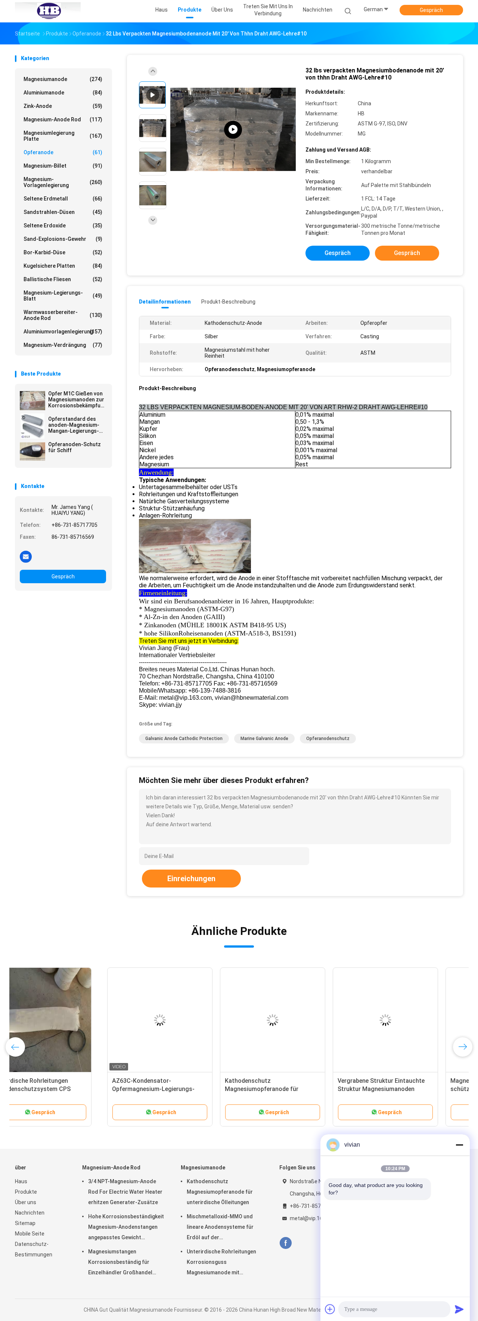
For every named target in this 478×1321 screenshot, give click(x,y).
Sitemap (25, 1223)
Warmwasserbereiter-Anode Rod (63, 315)
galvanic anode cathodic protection (184, 738)
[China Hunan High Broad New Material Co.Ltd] (48, 11)
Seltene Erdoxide (63, 226)
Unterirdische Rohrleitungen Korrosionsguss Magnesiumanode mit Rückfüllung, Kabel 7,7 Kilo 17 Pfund (222, 1263)
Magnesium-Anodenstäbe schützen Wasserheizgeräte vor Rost (402, 1089)
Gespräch (431, 10)
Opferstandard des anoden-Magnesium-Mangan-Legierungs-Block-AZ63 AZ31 (73, 425)
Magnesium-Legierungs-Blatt (63, 296)
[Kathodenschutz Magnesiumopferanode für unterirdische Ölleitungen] (180, 1020)
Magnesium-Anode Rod (63, 119)
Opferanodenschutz (328, 738)
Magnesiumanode (63, 79)
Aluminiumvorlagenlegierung (63, 332)
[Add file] (330, 1309)
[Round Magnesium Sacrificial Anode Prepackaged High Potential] (233, 129)
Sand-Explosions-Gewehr (63, 239)
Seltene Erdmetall (63, 199)
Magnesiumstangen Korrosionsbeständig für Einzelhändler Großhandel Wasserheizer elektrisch (120, 1263)
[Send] (459, 1309)
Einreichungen (191, 878)
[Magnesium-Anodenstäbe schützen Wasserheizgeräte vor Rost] (406, 1020)
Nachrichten (29, 1213)
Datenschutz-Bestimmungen (33, 1249)
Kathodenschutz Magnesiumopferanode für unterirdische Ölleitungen (169, 1089)
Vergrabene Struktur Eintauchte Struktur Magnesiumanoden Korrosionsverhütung (288, 1089)
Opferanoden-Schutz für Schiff (74, 447)
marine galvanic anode (264, 738)
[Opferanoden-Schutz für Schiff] (32, 451)
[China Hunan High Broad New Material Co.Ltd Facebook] (285, 1243)
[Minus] (459, 1144)
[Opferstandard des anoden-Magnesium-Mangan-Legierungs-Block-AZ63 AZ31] (32, 426)
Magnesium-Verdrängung (63, 345)
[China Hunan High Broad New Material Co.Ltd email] (26, 556)
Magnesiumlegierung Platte (63, 136)
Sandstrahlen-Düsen (63, 212)
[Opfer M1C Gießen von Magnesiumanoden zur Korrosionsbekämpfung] (32, 400)
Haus (21, 1181)
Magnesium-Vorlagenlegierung (63, 182)
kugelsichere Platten (63, 266)
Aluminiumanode (63, 93)
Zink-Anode (63, 106)
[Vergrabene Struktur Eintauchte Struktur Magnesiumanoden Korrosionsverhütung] (293, 1020)
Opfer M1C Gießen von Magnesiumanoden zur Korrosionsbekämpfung (77, 399)
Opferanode (63, 152)
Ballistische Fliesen (63, 279)
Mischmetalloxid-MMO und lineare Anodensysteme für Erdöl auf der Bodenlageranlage (220, 1228)
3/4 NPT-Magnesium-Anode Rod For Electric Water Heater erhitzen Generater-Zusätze (125, 1191)
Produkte (26, 1192)
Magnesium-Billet (63, 166)
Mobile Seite (29, 1234)
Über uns (25, 1202)
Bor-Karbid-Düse (63, 252)
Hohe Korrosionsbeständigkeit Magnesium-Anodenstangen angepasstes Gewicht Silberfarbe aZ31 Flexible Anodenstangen (126, 1228)
